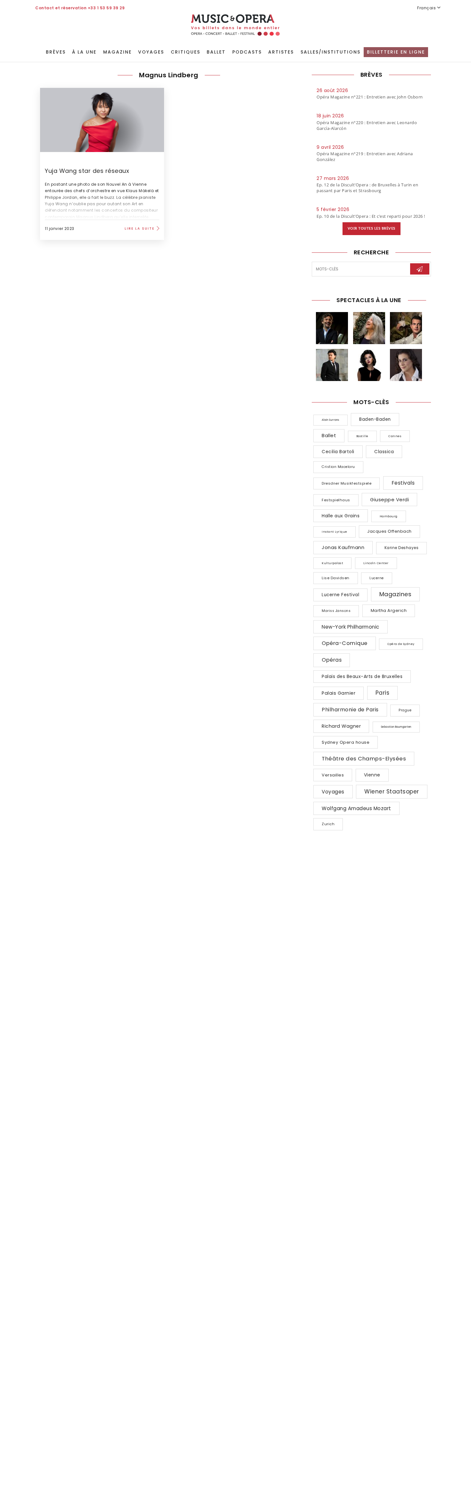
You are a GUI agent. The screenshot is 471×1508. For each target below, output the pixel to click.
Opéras (332, 660)
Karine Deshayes (401, 547)
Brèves (56, 52)
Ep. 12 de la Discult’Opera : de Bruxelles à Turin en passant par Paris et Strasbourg (367, 187)
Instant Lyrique (334, 532)
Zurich (328, 823)
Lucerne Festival (340, 595)
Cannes (394, 436)
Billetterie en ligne (396, 52)
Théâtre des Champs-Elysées (364, 758)
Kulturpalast (332, 563)
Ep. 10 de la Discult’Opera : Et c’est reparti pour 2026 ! (371, 216)
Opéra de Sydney (401, 644)
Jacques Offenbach (389, 531)
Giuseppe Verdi (389, 499)
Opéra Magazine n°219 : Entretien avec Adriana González (365, 156)
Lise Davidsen (336, 577)
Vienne (372, 775)
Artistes (281, 52)
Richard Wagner (341, 726)
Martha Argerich (389, 610)
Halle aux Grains (340, 516)
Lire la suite (139, 228)
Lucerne (376, 578)
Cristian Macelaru (338, 466)
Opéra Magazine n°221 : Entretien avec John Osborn (370, 97)
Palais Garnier (338, 693)
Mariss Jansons (336, 610)
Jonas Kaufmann (343, 547)
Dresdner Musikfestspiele (346, 483)
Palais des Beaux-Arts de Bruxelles (362, 676)
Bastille (362, 436)
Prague (405, 710)
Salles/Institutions (330, 52)
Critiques (185, 52)
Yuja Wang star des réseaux (88, 171)
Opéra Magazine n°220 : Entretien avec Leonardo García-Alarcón (367, 125)
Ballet (216, 52)
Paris (383, 693)
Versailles (333, 775)
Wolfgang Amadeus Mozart (356, 808)
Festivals (403, 483)
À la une (84, 52)
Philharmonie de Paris (350, 709)
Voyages (151, 52)
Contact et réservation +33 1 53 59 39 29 (80, 8)
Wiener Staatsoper (391, 791)
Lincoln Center (376, 563)
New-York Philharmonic (350, 626)
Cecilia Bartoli (338, 452)
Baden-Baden (375, 419)
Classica (384, 452)
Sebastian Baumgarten (396, 727)
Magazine (117, 52)
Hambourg (389, 516)
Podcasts (247, 52)
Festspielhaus (336, 500)
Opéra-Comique (345, 643)
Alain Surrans (330, 420)
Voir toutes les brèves (371, 228)
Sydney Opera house (345, 742)
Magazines (395, 594)
